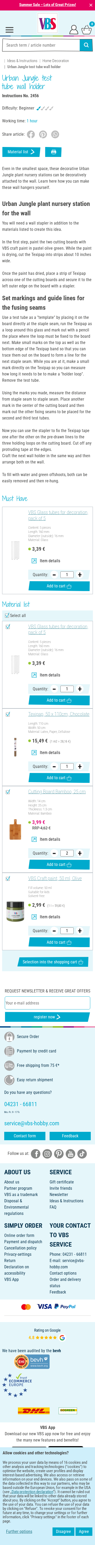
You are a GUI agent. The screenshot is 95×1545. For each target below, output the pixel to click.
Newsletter (59, 1194)
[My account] (74, 29)
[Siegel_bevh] (32, 1361)
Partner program (18, 1188)
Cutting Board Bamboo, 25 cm (57, 792)
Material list (18, 151)
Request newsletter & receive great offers (47, 991)
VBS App (11, 1279)
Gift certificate (62, 1182)
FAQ (53, 1207)
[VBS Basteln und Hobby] (47, 23)
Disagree (63, 1531)
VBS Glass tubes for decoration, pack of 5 (58, 515)
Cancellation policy (20, 1248)
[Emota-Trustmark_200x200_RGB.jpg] (17, 1385)
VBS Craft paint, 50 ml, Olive (55, 878)
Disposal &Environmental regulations (16, 1207)
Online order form (19, 1235)
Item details (50, 560)
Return (10, 1260)
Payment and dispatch (23, 1241)
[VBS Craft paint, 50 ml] (15, 911)
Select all (18, 615)
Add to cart (56, 585)
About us (11, 1182)
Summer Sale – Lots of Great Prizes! (47, 4)
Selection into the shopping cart (50, 961)
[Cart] (86, 29)
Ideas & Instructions (22, 60)
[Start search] (86, 45)
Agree (84, 1531)
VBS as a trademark (21, 1194)
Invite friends (61, 1188)
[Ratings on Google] (47, 1334)
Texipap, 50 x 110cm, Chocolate (58, 714)
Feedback (70, 1135)
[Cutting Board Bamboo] (15, 829)
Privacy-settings (17, 1254)
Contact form (25, 1135)
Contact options (63, 1273)
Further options (19, 1531)
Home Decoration (55, 60)
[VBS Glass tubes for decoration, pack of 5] (15, 551)
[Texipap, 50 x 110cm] (15, 747)
